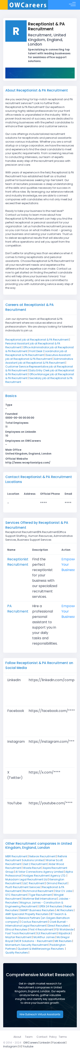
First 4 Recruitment (41, 929)
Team (29, 1037)
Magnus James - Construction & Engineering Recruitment (34, 904)
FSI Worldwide (64, 929)
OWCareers (30, 1042)
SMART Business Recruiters (37, 910)
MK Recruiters (63, 941)
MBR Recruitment (16, 856)
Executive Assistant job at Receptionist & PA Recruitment (38, 357)
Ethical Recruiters (16, 929)
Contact (41, 1037)
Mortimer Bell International (40, 898)
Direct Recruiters (58, 925)
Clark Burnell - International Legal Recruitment (36, 923)
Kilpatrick (64, 933)
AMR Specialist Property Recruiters (27, 914)
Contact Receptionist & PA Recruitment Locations (38, 479)
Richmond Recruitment (38, 891)
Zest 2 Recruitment (35, 864)
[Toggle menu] (72, 4)
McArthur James (44, 937)
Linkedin (45, 1042)
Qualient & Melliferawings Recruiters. (41, 949)
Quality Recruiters (16, 952)
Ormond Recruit (57, 883)
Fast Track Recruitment (20, 933)
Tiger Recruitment (40, 895)
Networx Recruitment (42, 856)
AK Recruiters (65, 910)
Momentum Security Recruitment (26, 945)
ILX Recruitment (47, 933)
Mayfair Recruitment (18, 937)
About (17, 1037)
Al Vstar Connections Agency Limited (39, 872)
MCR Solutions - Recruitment (34, 941)
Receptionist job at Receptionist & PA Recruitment (37, 339)
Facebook (58, 1042)
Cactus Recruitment (34, 922)
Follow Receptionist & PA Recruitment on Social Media (39, 665)
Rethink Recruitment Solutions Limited (36, 858)
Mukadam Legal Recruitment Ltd (26, 879)
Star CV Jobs (63, 891)
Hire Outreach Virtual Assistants (40, 1014)
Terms (63, 1037)
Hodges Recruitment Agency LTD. (44, 875)
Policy (53, 1037)
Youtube (28, 1046)
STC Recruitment (16, 895)
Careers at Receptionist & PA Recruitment (29, 307)
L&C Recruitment (34, 883)
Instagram (10, 1046)
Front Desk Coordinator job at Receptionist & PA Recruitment (36, 353)
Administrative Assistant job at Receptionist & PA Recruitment (39, 361)
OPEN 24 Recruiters (51, 906)
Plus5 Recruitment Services (22, 887)
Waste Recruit (32, 868)
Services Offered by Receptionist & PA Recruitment (36, 525)
